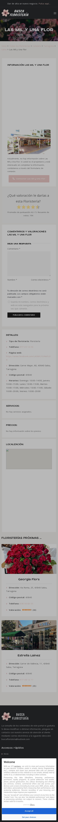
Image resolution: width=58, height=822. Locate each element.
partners (17, 766)
